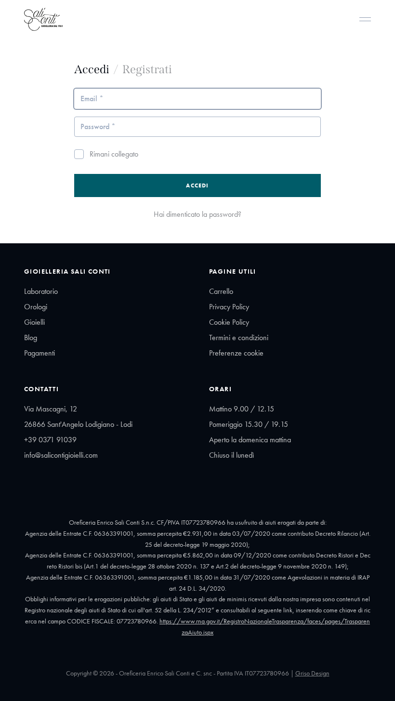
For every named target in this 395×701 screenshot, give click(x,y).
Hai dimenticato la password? (197, 214)
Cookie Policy (229, 322)
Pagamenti (39, 353)
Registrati (147, 69)
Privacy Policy (229, 307)
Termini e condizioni (238, 337)
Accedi (197, 185)
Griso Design (312, 673)
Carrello (221, 291)
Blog (30, 337)
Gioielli (34, 322)
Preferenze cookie (236, 353)
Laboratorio (41, 291)
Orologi (35, 307)
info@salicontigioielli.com (61, 455)
